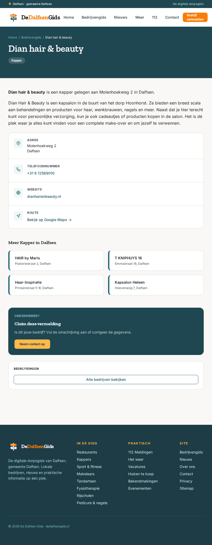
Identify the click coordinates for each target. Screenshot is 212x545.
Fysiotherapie (88, 488)
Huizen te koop (141, 474)
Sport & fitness (89, 466)
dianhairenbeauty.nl (44, 196)
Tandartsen (86, 481)
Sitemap (187, 488)
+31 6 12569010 (41, 173)
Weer (139, 17)
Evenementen (139, 488)
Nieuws (120, 17)
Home (69, 17)
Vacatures (136, 466)
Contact (172, 17)
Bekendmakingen (143, 481)
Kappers (84, 459)
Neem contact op (32, 344)
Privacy (186, 481)
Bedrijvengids (94, 17)
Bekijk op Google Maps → (49, 219)
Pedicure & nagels (92, 503)
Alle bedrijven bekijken (106, 379)
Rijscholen (85, 495)
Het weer (135, 459)
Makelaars (85, 474)
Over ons (187, 466)
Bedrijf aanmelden (195, 17)
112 (154, 17)
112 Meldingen (140, 452)
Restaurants (87, 452)
